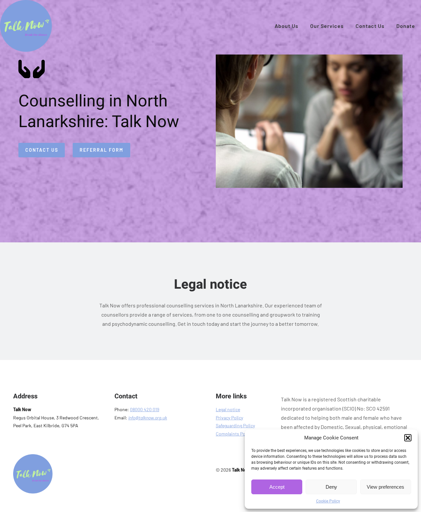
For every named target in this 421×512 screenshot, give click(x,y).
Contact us (41, 150)
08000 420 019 (144, 409)
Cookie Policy (328, 501)
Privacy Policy (229, 417)
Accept (277, 487)
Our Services (327, 26)
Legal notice (228, 409)
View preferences (385, 487)
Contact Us (370, 26)
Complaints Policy (234, 433)
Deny (331, 487)
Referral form (101, 150)
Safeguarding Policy (235, 425)
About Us (286, 26)
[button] (408, 437)
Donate (405, 26)
